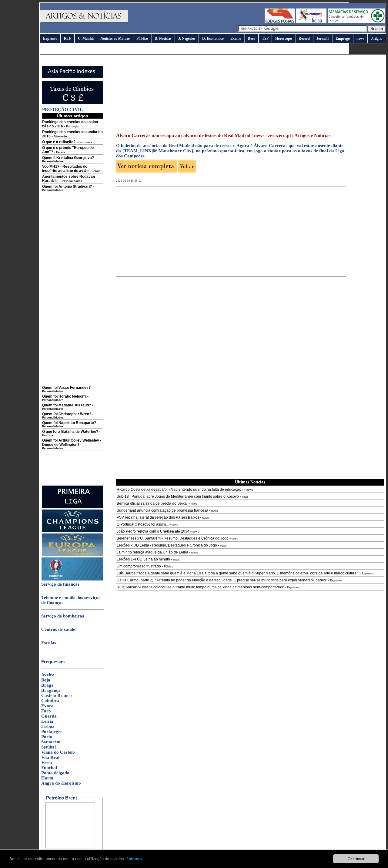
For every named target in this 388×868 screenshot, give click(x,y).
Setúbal (48, 747)
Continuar (356, 858)
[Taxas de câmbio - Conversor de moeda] (72, 102)
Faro (46, 710)
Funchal (49, 767)
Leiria (47, 721)
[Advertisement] (72, 293)
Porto (46, 736)
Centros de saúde (58, 629)
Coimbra (50, 700)
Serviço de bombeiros (62, 616)
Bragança (51, 690)
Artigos (376, 38)
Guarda (49, 716)
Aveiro (48, 674)
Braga (47, 685)
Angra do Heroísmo (61, 783)
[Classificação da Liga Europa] (72, 555)
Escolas (48, 642)
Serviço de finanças (60, 584)
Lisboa (48, 726)
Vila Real (50, 757)
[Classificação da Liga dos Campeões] (72, 531)
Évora (47, 705)
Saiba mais (134, 859)
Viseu (46, 762)
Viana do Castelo (58, 752)
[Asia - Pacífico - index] (72, 76)
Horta (47, 777)
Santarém (51, 741)
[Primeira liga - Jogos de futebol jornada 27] (72, 507)
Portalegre (51, 731)
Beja (45, 680)
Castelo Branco (56, 695)
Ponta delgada (55, 772)
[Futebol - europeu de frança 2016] (72, 579)
